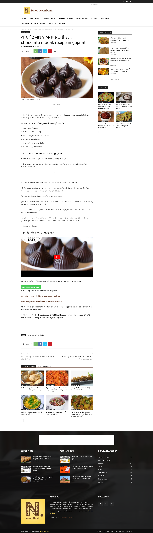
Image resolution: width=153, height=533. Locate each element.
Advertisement (119, 531)
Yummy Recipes (82, 19)
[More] (55, 51)
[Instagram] (127, 1)
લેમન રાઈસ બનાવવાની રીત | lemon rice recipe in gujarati (40, 296)
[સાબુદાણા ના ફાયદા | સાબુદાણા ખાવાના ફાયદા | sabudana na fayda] (26, 469)
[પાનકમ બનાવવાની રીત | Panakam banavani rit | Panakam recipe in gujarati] (103, 61)
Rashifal (94, 19)
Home (22, 29)
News (24, 19)
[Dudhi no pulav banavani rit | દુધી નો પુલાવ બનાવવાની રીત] (32, 402)
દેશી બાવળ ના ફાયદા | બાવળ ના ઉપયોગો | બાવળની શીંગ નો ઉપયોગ (37, 358)
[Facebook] (123, 1)
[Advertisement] (94, 10)
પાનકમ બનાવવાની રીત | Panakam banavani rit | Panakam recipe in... (120, 61)
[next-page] (25, 420)
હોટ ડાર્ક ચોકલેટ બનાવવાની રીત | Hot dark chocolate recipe (124, 106)
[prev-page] (22, 420)
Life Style (52, 24)
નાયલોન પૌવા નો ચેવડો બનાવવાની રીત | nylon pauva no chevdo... (104, 106)
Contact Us (129, 531)
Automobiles (106, 19)
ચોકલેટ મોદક (41, 335)
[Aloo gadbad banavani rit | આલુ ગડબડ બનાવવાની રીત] (82, 378)
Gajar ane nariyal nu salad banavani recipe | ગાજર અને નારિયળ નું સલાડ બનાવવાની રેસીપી (56, 390)
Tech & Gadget (35, 19)
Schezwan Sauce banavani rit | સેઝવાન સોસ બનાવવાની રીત (106, 125)
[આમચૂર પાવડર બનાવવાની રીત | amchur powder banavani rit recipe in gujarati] (103, 50)
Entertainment (50, 19)
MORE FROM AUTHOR (45, 366)
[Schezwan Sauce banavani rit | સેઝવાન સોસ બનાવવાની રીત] (106, 116)
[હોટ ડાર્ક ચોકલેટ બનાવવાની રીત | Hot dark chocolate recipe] (124, 97)
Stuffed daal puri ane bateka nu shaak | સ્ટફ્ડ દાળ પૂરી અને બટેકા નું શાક (31, 390)
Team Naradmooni (28, 46)
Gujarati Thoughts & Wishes (34, 24)
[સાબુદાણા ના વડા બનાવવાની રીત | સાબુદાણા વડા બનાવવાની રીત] (26, 459)
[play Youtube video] (57, 257)
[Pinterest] (50, 51)
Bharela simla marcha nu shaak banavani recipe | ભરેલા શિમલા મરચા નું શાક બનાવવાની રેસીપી (82, 414)
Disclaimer (110, 531)
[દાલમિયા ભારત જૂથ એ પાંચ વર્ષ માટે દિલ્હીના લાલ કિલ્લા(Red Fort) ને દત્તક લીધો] (65, 479)
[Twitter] (130, 1)
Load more (114, 80)
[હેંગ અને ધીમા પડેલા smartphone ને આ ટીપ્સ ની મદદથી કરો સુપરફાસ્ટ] (65, 469)
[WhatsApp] (36, 51)
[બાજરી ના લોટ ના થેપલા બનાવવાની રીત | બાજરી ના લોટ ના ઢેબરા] (26, 479)
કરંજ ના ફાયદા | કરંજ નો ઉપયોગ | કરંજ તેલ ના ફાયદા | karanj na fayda (77, 358)
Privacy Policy (101, 531)
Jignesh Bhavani (44, 531)
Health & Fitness (66, 19)
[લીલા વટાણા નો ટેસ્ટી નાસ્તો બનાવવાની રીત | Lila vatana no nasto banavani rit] (103, 40)
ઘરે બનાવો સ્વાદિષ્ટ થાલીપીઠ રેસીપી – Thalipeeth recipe (124, 125)
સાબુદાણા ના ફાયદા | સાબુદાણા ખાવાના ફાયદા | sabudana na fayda (42, 469)
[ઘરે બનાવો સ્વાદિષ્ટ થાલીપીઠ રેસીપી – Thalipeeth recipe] (124, 116)
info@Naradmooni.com (66, 517)
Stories (62, 24)
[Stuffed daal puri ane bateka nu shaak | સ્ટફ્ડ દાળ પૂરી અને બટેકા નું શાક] (32, 378)
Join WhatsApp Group (30, 287)
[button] (129, 19)
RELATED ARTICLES (28, 366)
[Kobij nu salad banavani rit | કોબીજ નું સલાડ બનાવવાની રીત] (57, 402)
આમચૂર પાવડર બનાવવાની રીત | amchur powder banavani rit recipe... (119, 50)
